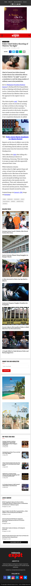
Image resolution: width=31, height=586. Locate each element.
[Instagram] (13, 577)
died (14, 154)
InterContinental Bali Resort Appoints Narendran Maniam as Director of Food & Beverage (13, 520)
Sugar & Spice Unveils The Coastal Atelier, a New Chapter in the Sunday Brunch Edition (15, 511)
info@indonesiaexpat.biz (18, 570)
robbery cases (20, 201)
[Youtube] (21, 577)
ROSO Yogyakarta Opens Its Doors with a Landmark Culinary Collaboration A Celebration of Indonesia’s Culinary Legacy (15, 503)
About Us (10, 1)
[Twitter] (9, 577)
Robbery (13, 201)
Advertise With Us (18, 1)
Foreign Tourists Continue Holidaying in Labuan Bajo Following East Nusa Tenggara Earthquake (9, 443)
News (8, 41)
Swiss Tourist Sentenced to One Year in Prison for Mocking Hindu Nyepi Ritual (11, 464)
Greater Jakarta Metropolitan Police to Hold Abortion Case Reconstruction (15, 327)
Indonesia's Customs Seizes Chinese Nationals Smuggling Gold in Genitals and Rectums (10, 475)
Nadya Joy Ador (7, 48)
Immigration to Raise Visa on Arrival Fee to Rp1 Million (11, 453)
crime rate (10, 199)
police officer (6, 201)
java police (16, 199)
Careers (25, 1)
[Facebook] (5, 577)
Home (5, 1)
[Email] (25, 577)
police (22, 199)
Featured (4, 41)
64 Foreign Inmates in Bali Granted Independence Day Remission (11, 485)
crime (4, 199)
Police (8, 137)
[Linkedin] (17, 577)
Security (5, 203)
